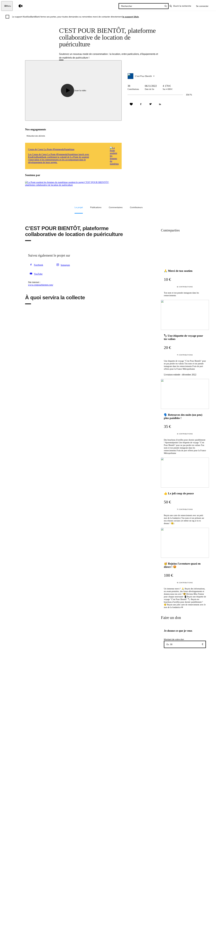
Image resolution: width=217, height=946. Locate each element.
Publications (95, 207)
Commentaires (116, 207)
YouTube (38, 274)
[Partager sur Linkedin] (160, 104)
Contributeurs (136, 207)
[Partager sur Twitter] (150, 104)
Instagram (65, 265)
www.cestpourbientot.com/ (40, 285)
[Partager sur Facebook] (141, 104)
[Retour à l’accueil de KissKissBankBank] (18, 6)
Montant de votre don (174, 639)
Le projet (79, 207)
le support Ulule (130, 17)
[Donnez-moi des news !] (131, 104)
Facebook (38, 265)
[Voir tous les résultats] (165, 6)
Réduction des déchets (36, 136)
